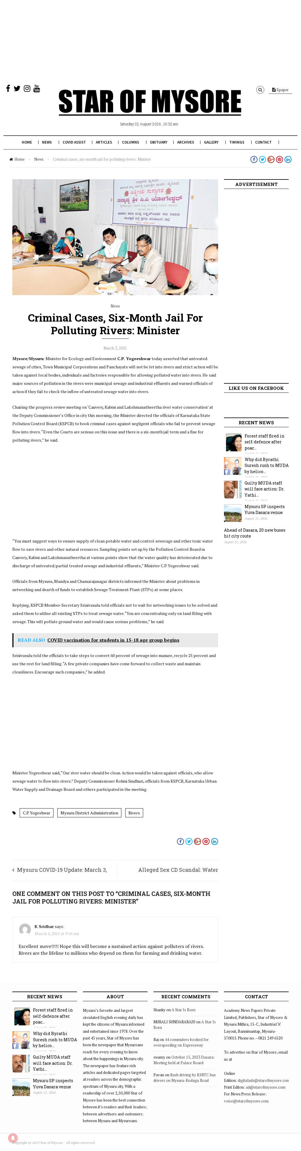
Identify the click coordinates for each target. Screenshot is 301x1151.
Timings (236, 142)
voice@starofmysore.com (246, 1101)
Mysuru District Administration (89, 813)
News (47, 142)
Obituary (158, 142)
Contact (263, 142)
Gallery (211, 142)
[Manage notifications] (13, 1138)
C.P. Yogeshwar (36, 813)
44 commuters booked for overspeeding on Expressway (181, 1042)
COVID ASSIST (74, 142)
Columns (130, 142)
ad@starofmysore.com (265, 1087)
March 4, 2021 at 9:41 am (57, 933)
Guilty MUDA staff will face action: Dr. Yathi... (264, 489)
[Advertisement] (150, 41)
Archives (185, 142)
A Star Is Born (183, 1009)
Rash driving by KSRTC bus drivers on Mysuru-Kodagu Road (184, 1077)
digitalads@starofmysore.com (264, 1080)
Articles (104, 142)
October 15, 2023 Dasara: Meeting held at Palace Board (184, 1060)
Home (27, 142)
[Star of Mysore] (149, 109)
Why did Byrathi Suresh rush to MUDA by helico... (267, 465)
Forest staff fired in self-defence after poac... (265, 442)
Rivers (134, 813)
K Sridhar (44, 926)
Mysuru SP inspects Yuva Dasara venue (265, 509)
